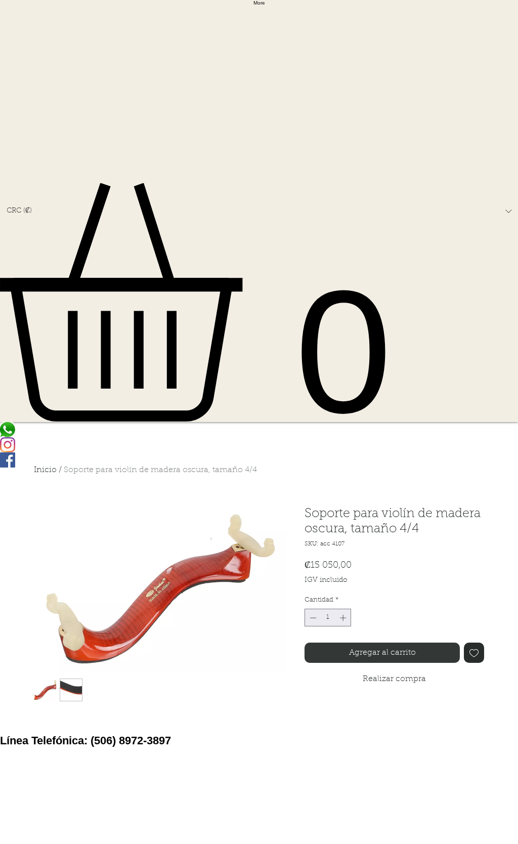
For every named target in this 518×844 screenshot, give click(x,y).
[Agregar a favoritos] (474, 653)
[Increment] (344, 617)
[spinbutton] (328, 617)
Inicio (45, 470)
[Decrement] (312, 617)
